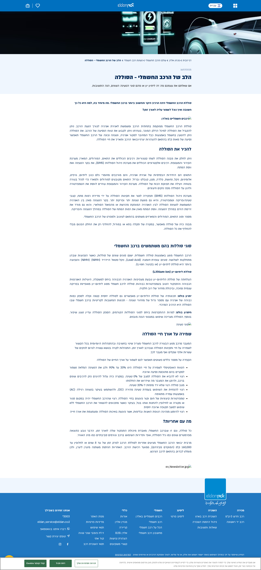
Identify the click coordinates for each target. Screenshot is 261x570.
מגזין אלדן (174, 60)
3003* (66, 516)
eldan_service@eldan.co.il (53, 522)
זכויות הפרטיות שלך (86, 563)
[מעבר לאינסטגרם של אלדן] (60, 544)
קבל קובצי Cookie (35, 563)
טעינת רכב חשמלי (133, 60)
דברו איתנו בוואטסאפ (53, 529)
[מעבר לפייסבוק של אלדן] (67, 544)
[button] (235, 5)
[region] (130, 563)
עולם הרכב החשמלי (156, 60)
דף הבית (187, 60)
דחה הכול (60, 563)
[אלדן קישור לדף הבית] (126, 5)
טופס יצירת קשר (56, 536)
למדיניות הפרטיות (123, 554)
